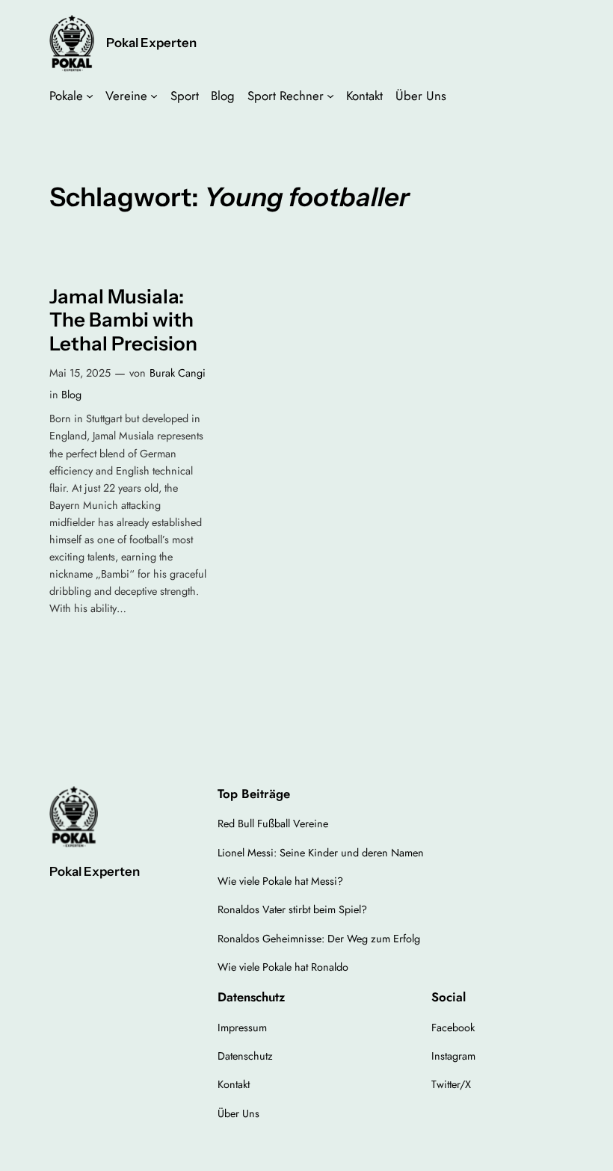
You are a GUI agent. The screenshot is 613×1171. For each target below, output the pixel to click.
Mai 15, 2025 (80, 372)
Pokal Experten (151, 42)
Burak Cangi (178, 372)
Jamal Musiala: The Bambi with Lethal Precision (123, 320)
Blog (71, 394)
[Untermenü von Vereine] (154, 95)
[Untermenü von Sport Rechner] (330, 95)
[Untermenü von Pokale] (89, 95)
